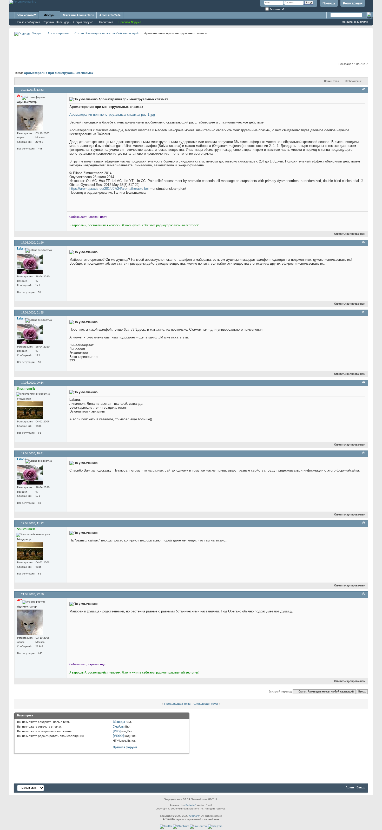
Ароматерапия (58, 33)
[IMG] (117, 731)
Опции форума (83, 22)
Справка (48, 22)
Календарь (63, 22)
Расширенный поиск (354, 21)
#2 (363, 242)
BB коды (119, 722)
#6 (363, 523)
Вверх (362, 691)
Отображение (353, 81)
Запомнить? (277, 9)
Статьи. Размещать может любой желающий (107, 33)
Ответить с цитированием (349, 234)
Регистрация (353, 3)
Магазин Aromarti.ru (78, 15)
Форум (49, 15)
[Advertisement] (191, 48)
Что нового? (26, 15)
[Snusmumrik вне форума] (30, 410)
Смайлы (118, 726)
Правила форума (125, 747)
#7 (363, 594)
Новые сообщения (28, 22)
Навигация (106, 22)
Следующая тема (206, 703)
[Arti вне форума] (30, 117)
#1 (363, 89)
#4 (363, 382)
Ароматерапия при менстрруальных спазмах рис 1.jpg (112, 114)
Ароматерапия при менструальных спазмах (58, 73)
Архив (350, 787)
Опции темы (331, 81)
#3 (363, 312)
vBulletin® (190, 805)
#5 (363, 453)
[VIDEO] (118, 736)
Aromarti (194, 816)
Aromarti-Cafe (110, 15)
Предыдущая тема (177, 703)
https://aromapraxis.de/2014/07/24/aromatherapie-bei (109, 189)
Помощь (328, 3)
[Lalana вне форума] (30, 264)
